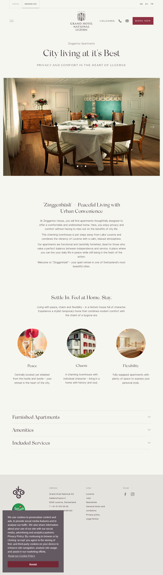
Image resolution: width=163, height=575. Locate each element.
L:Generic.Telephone (120, 20)
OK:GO (18, 492)
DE (141, 4)
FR (152, 4)
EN (146, 4)
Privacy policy (93, 514)
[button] (77, 166)
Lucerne (90, 494)
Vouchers (107, 21)
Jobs (88, 498)
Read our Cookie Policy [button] (21, 556)
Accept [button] (33, 564)
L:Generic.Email (127, 21)
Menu (12, 21)
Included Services (31, 442)
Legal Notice (92, 519)
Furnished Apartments (36, 417)
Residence (31, 4)
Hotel (15, 4)
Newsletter (91, 502)
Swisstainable (18, 509)
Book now (143, 20)
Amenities (22, 430)
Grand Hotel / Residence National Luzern (81, 21)
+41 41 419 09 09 (59, 506)
